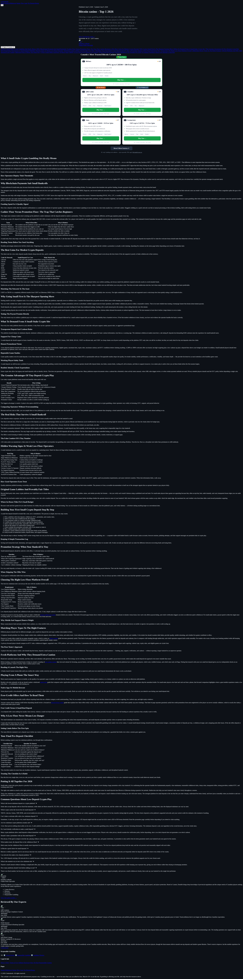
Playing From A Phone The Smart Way (27, 52)
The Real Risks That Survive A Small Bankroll (15, 51)
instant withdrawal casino (47, 615)
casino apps (43, 682)
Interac (19, 3)
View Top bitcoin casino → (87, 36)
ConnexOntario (9, 955)
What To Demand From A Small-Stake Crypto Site (189, 49)
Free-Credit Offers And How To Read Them (54, 52)
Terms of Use (14, 963)
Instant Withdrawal (10, 3)
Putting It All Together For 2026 (130, 52)
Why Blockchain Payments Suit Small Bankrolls (51, 49)
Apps (25, 3)
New (22, 3)
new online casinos (50, 662)
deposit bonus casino (57, 702)
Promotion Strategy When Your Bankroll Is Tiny (145, 51)
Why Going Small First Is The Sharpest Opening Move (156, 49)
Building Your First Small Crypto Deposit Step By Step (112, 51)
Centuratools (4, 1)
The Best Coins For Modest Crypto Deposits (125, 49)
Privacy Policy (5, 963)
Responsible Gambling (23, 955)
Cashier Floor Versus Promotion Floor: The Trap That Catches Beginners (88, 49)
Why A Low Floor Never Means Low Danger (83, 52)
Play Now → (121, 80)
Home (2, 3)
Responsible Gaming (45, 963)
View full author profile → (9, 898)
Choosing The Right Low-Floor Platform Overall (176, 51)
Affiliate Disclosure (24, 963)
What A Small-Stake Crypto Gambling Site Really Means (18, 49)
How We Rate (34, 963)
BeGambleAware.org (137, 152)
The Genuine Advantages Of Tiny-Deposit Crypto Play (222, 49)
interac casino (54, 638)
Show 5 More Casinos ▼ (121, 148)
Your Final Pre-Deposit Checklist (109, 52)
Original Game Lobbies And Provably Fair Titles (79, 51)
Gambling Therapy (37, 955)
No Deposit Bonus (33, 3)
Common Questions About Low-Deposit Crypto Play (158, 52)
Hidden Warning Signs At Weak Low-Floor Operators (46, 51)
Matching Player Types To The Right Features (206, 51)
